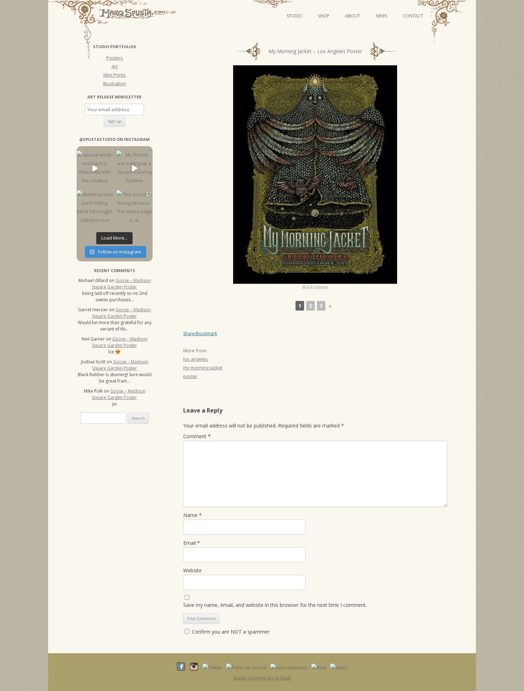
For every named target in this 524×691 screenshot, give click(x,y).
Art (115, 66)
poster (190, 376)
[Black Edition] (315, 174)
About (352, 16)
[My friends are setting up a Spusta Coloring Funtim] (134, 168)
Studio (294, 16)
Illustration (114, 83)
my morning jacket (202, 367)
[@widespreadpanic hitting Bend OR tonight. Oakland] (95, 208)
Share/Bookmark (200, 334)
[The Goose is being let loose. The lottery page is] (134, 208)
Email (191, 542)
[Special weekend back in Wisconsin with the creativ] (95, 168)
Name (192, 515)
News (381, 16)
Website (192, 570)
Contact (413, 16)
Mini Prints (114, 75)
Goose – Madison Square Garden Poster (121, 283)
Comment (197, 436)
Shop (323, 16)
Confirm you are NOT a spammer (229, 631)
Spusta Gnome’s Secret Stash (262, 678)
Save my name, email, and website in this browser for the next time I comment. (275, 605)
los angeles (195, 359)
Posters (114, 58)
